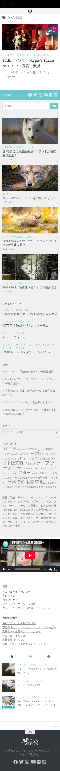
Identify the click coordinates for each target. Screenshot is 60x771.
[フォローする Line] (56, 95)
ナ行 (48, 458)
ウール (45, 453)
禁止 (38, 487)
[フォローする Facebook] (30, 95)
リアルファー (9, 477)
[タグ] (48, 656)
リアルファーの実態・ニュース (19, 55)
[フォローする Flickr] (50, 95)
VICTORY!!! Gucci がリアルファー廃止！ (26, 325)
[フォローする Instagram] (40, 95)
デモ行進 (41, 459)
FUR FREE (9, 449)
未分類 (5, 194)
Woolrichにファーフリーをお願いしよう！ (29, 198)
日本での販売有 (23, 481)
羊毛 (43, 487)
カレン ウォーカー (15, 337)
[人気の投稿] (11, 656)
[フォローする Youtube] (45, 95)
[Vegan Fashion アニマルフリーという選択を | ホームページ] (11, 4)
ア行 (37, 453)
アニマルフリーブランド (14, 344)
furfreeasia (21, 449)
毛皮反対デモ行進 (21, 487)
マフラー (35, 473)
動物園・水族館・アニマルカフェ (21, 631)
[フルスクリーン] (55, 569)
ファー (38, 462)
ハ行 (27, 463)
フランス (10, 473)
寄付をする (8, 595)
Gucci (4, 454)
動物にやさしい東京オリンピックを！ (24, 643)
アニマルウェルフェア (15, 635)
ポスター (23, 472)
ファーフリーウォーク (31, 469)
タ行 (34, 458)
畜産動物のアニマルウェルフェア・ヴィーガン (29, 627)
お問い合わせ (10, 599)
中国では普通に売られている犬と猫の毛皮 (29, 314)
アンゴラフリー (24, 453)
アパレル (10, 454)
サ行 (20, 458)
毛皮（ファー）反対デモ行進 (19, 623)
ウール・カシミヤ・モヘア (29, 681)
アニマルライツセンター (16, 591)
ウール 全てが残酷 (28, 685)
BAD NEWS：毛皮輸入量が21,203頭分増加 (29, 287)
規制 (48, 487)
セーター (27, 459)
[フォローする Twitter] (35, 95)
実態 (40, 477)
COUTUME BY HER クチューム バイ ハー (27, 352)
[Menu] (56, 4)
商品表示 (33, 478)
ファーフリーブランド (13, 333)
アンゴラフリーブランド (41, 344)
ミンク (48, 473)
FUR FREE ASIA (31, 449)
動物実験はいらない (13, 639)
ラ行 (54, 473)
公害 (19, 478)
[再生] (4, 569)
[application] (30, 555)
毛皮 (43, 482)
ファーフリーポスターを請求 (19, 603)
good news (46, 448)
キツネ (13, 459)
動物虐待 (25, 478)
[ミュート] (50, 569)
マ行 (42, 473)
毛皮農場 (32, 487)
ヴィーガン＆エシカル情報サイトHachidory (27, 608)
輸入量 (53, 487)
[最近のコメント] (30, 656)
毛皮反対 (9, 487)
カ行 (8, 458)
